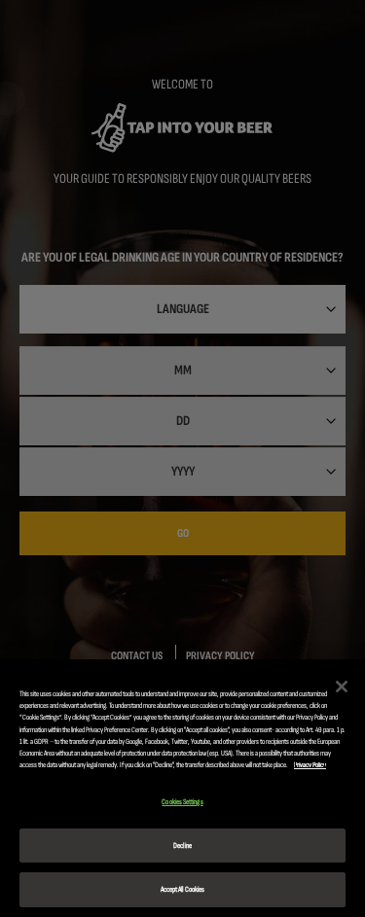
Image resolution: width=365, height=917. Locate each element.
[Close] (341, 686)
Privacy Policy (310, 764)
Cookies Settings (182, 801)
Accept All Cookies (182, 889)
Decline (182, 845)
